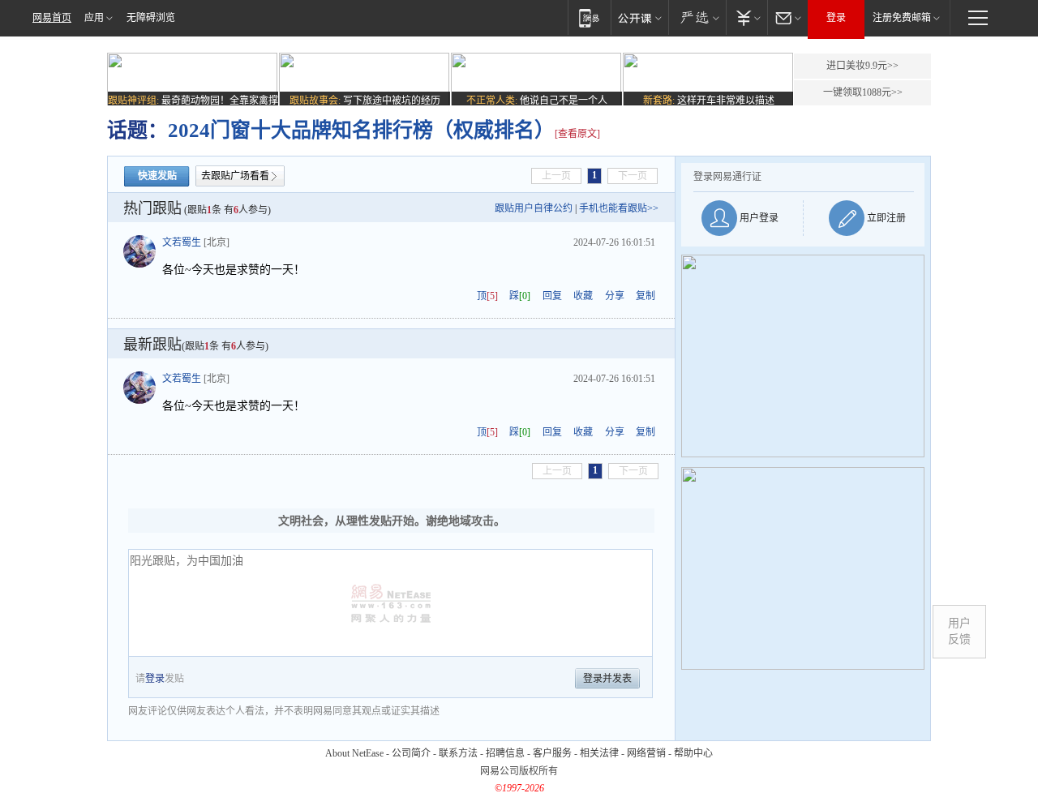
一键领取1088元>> (863, 92)
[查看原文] (577, 133)
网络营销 (646, 753)
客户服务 (552, 753)
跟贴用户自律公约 (534, 208)
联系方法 (458, 753)
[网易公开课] (639, 17)
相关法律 (599, 753)
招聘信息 (505, 753)
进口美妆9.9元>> (862, 65)
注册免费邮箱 (902, 18)
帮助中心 (693, 753)
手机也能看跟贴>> (618, 208)
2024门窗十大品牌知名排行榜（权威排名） (361, 130)
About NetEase (354, 753)
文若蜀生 (181, 242)
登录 (836, 18)
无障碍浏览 (151, 18)
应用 (94, 18)
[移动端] (589, 17)
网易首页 (51, 18)
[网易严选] (697, 17)
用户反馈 (959, 631)
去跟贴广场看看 (235, 176)
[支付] (746, 17)
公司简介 (411, 753)
